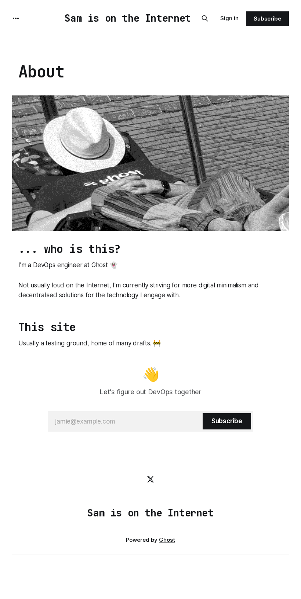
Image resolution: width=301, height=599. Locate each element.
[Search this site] (205, 18)
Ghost (167, 539)
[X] (150, 479)
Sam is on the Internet (128, 18)
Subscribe (267, 18)
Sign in (229, 18)
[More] (16, 18)
